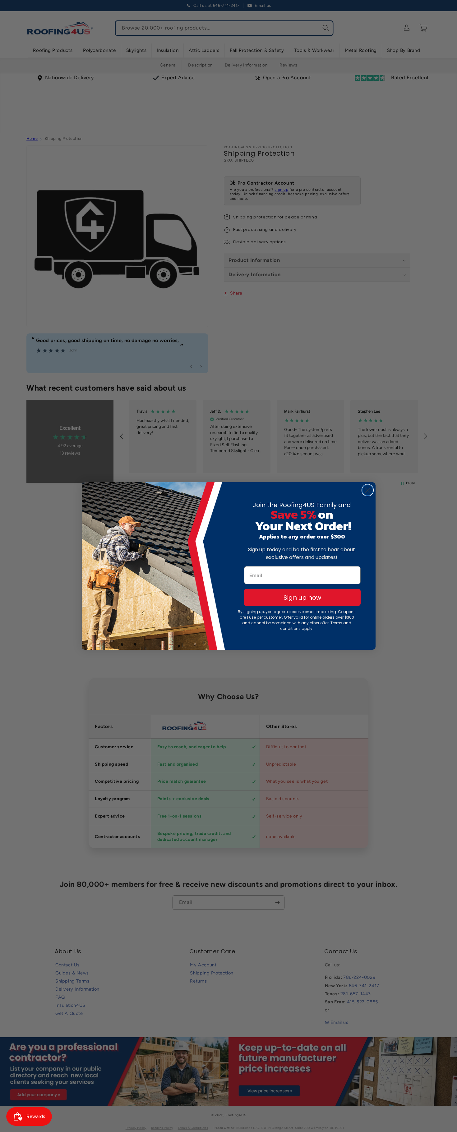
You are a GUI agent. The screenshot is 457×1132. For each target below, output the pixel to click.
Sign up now (302, 597)
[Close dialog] (367, 490)
